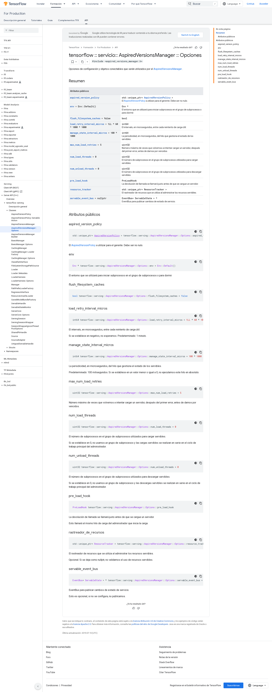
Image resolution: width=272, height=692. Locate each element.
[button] (20, 52)
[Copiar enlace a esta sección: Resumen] (89, 81)
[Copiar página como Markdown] (82, 61)
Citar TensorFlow (167, 672)
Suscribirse (233, 685)
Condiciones (52, 685)
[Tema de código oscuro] (195, 231)
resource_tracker (80, 189)
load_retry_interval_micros (87, 124)
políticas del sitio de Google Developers (150, 624)
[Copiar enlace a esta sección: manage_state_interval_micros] (117, 345)
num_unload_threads (82, 168)
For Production (14, 14)
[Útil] (196, 47)
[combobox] (202, 4)
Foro (48, 657)
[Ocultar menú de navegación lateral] (38, 686)
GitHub (250, 3)
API (73, 3)
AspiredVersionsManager (168, 68)
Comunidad (115, 3)
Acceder (263, 4)
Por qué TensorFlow (141, 3)
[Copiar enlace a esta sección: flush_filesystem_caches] (107, 285)
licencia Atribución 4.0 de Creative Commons (153, 621)
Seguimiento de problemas (172, 652)
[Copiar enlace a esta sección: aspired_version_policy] (105, 224)
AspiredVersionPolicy (157, 97)
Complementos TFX (68, 20)
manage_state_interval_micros (88, 132)
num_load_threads (80, 156)
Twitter (49, 667)
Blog (48, 652)
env (72, 106)
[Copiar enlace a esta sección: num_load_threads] (99, 416)
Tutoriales (36, 20)
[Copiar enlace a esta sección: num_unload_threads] (102, 456)
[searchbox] (21, 30)
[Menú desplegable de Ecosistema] (102, 4)
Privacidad (66, 685)
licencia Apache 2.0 (82, 624)
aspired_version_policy (84, 97)
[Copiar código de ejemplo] (200, 231)
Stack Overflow (166, 662)
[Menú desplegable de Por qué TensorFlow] (156, 4)
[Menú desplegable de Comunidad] (125, 4)
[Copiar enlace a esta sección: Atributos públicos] (104, 215)
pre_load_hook (79, 180)
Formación (56, 3)
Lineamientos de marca (171, 667)
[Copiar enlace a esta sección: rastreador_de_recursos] (107, 533)
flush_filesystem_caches (85, 118)
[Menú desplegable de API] (79, 4)
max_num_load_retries (83, 144)
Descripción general (15, 20)
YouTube (50, 672)
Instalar (41, 3)
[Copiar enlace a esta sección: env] (77, 255)
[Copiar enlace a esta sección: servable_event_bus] (101, 569)
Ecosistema (92, 3)
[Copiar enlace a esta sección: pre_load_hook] (93, 496)
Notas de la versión (168, 657)
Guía (50, 20)
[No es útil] (200, 47)
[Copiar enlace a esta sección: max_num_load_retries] (105, 382)
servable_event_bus (82, 198)
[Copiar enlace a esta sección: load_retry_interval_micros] (110, 309)
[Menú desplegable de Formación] (65, 4)
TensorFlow (74, 47)
